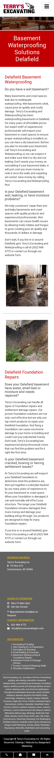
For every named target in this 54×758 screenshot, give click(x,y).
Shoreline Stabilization (24, 668)
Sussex (30, 725)
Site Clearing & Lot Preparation (28, 647)
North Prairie (23, 716)
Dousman (7, 701)
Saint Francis (33, 722)
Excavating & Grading (23, 644)
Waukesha (45, 725)
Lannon (16, 710)
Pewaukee (30, 719)
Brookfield (36, 695)
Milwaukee (9, 713)
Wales (37, 725)
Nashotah (40, 713)
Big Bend (28, 695)
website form (13, 255)
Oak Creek (44, 716)
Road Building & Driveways (26, 652)
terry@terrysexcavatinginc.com (27, 628)
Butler (44, 695)
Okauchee (21, 719)
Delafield (44, 698)
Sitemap (19, 742)
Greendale (29, 704)
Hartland (23, 707)
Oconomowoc (9, 719)
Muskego (31, 713)
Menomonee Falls (27, 710)
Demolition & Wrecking (24, 649)
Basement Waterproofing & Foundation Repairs (26, 656)
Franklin (31, 701)
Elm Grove (22, 701)
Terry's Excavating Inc (28, 738)
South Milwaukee (18, 725)
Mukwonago (20, 713)
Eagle (15, 701)
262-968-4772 (18, 624)
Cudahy (36, 698)
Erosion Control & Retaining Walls (29, 665)
